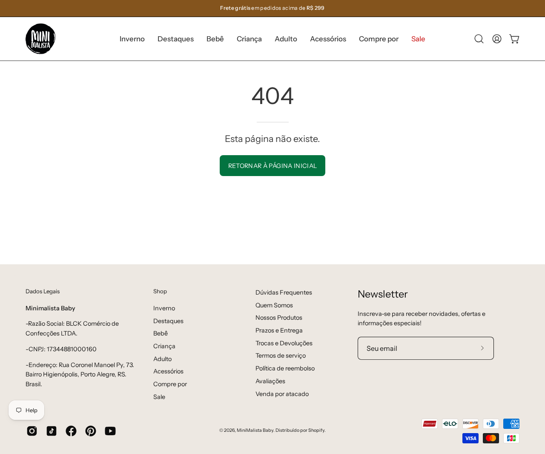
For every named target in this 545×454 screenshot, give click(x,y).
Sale (159, 396)
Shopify (316, 430)
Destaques (168, 320)
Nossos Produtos (278, 317)
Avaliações (270, 381)
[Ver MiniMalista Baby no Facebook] (71, 431)
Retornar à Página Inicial (272, 166)
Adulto (162, 358)
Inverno (164, 308)
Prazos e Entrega (279, 330)
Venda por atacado (282, 393)
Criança (164, 346)
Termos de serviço (280, 355)
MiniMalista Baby (255, 430)
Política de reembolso (285, 368)
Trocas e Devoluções (284, 343)
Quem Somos (274, 305)
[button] (175, 39)
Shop (160, 291)
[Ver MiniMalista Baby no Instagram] (32, 431)
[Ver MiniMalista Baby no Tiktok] (51, 431)
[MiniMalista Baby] (40, 38)
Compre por (170, 384)
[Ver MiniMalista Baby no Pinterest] (90, 431)
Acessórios (168, 371)
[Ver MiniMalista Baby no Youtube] (110, 431)
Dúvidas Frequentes (283, 292)
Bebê (160, 333)
